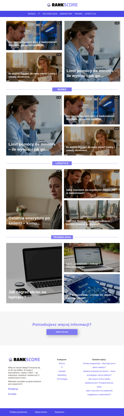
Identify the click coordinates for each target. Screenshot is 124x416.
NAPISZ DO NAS (62, 332)
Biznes (32, 14)
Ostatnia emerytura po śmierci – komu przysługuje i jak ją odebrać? (29, 221)
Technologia (50, 14)
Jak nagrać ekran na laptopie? (27, 294)
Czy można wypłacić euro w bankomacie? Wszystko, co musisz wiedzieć (32, 44)
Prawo (78, 14)
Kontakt (12, 394)
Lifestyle (90, 14)
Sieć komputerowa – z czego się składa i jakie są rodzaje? (89, 296)
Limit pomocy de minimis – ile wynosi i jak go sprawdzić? (92, 73)
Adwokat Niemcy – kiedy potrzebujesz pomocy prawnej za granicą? (88, 222)
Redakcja (13, 389)
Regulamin (59, 412)
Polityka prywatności (18, 412)
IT (39, 14)
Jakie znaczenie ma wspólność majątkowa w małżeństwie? (90, 191)
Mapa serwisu (41, 412)
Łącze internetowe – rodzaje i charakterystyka (83, 265)
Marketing (66, 14)
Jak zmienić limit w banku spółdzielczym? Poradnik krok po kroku (99, 383)
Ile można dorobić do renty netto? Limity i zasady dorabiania (32, 75)
